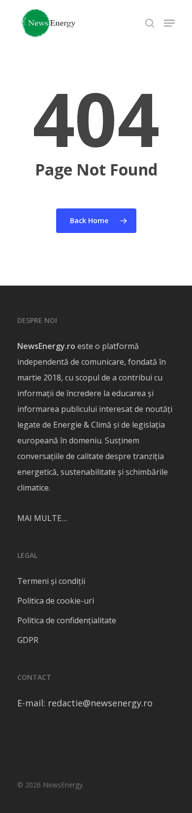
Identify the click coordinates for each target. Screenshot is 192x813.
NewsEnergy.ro (46, 346)
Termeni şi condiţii (51, 581)
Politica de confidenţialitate (66, 620)
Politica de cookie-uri (55, 600)
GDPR (27, 640)
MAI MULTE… (42, 518)
